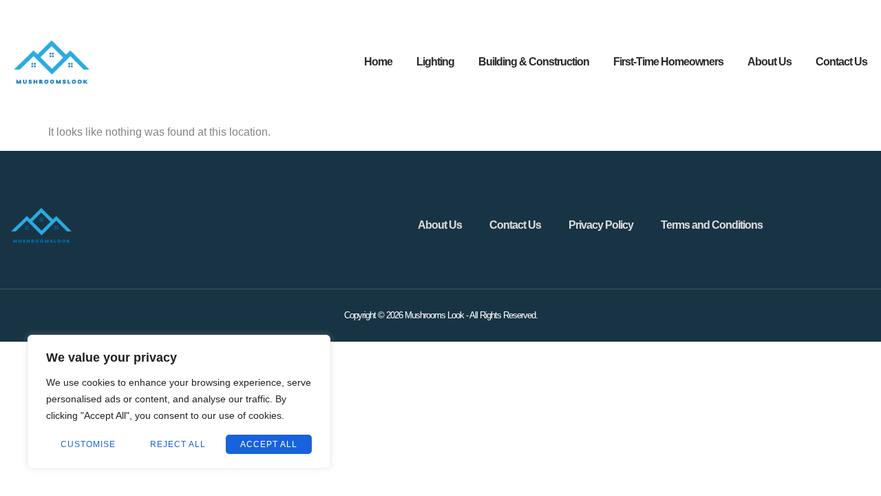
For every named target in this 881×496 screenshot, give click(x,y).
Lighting (435, 62)
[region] (179, 401)
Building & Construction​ (533, 62)
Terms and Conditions (712, 225)
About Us (769, 62)
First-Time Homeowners (668, 62)
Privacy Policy (601, 225)
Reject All (178, 444)
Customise (88, 444)
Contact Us (841, 62)
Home (378, 62)
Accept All (268, 444)
